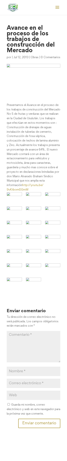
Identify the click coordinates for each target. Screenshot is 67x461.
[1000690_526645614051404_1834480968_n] (14, 240)
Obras (35, 57)
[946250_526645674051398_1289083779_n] (33, 197)
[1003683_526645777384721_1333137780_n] (52, 240)
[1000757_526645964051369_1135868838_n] (33, 240)
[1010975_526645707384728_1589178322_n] (14, 268)
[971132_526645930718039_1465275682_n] (52, 197)
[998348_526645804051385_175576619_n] (52, 226)
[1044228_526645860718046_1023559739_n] (33, 268)
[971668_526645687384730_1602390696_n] (52, 211)
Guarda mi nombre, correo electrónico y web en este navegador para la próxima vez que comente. (33, 409)
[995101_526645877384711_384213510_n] (14, 226)
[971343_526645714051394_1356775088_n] (14, 211)
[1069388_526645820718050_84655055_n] (33, 283)
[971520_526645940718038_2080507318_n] (33, 211)
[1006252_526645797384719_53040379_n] (52, 254)
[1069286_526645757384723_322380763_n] (14, 283)
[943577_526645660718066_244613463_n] (14, 197)
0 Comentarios (50, 57)
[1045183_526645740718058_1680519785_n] (52, 268)
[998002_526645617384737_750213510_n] (33, 226)
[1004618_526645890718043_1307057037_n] (33, 254)
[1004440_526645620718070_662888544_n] (14, 254)
